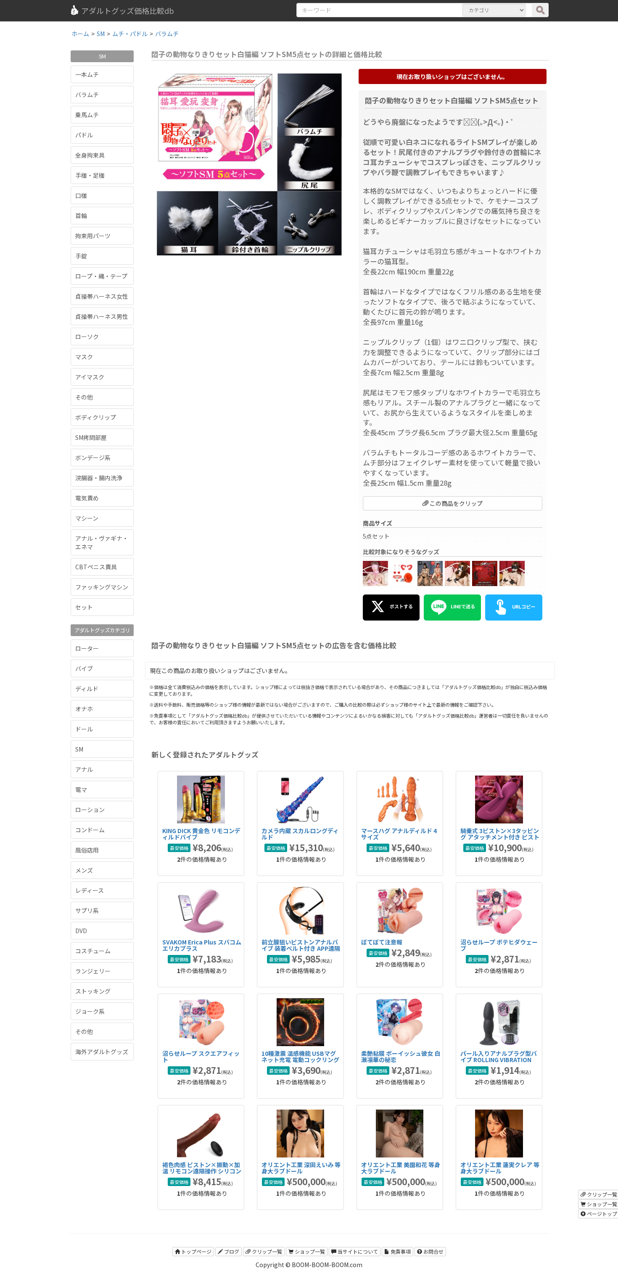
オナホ (84, 709)
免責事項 (400, 1251)
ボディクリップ (95, 417)
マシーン (86, 518)
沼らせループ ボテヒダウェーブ (499, 945)
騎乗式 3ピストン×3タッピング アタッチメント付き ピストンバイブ (499, 837)
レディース (89, 890)
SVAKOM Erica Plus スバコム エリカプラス (201, 945)
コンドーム (90, 830)
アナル (84, 769)
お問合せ (433, 1251)
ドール (84, 729)
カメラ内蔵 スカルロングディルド (300, 833)
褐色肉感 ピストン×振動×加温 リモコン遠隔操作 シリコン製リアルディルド (201, 1171)
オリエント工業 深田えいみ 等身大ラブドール (301, 1167)
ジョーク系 (90, 1011)
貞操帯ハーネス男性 (101, 316)
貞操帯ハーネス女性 (101, 296)
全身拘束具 (90, 155)
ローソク (87, 336)
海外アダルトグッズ (101, 1051)
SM (79, 749)
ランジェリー (93, 971)
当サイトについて (357, 1251)
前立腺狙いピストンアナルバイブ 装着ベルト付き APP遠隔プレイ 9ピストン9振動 (300, 948)
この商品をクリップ (455, 503)
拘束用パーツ (93, 235)
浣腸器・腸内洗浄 (98, 477)
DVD (81, 930)
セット (84, 607)
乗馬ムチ (87, 114)
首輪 (81, 215)
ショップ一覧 (309, 1251)
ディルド (86, 688)
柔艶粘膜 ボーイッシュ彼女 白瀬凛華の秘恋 (400, 1056)
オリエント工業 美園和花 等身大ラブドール (400, 1167)
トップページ (195, 1251)
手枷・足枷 (90, 175)
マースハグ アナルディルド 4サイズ (399, 833)
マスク (84, 356)
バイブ (84, 668)
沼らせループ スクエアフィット (201, 1056)
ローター (87, 648)
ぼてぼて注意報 (381, 942)
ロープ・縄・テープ (101, 276)
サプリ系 (87, 910)
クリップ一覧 (266, 1251)
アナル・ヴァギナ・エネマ (101, 542)
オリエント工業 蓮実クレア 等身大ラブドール (499, 1167)
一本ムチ (87, 74)
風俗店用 (87, 850)
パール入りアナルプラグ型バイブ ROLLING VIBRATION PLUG (498, 1059)
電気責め (87, 498)
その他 (84, 397)
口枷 (81, 195)
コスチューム (93, 951)
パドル (84, 135)
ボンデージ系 (93, 457)
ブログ (231, 1251)
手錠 (81, 256)
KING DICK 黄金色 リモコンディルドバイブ (201, 833)
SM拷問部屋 (91, 437)
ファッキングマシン (101, 587)
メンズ (84, 870)
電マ (81, 789)
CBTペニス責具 (96, 567)
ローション (90, 809)
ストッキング (93, 991)
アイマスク (89, 377)
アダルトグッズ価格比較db (127, 10)
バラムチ (87, 94)
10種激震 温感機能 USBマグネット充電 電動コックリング (300, 1056)
